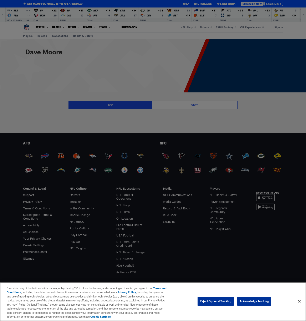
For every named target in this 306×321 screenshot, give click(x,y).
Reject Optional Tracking (215, 301)
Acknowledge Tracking (254, 301)
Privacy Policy (127, 292)
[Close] (299, 301)
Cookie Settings (100, 316)
